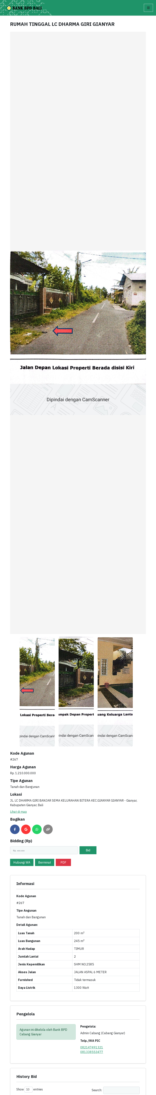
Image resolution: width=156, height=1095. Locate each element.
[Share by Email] (26, 829)
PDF (63, 862)
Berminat (44, 862)
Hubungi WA (21, 862)
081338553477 (91, 1052)
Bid (88, 850)
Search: (97, 1090)
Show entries (29, 1089)
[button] (148, 8)
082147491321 (91, 1047)
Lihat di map (18, 812)
